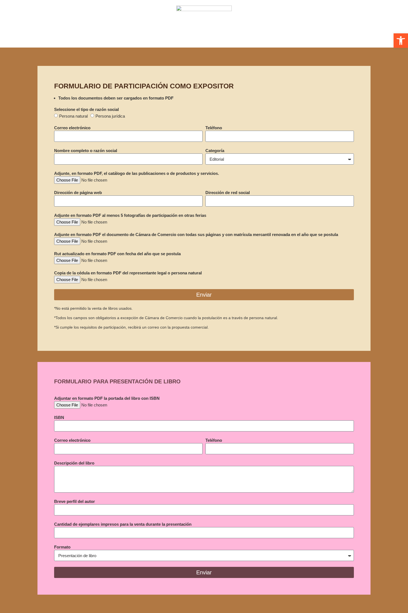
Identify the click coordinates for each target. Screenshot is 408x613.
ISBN (59, 417)
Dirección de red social (227, 192)
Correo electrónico (72, 127)
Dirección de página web (78, 192)
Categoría (214, 150)
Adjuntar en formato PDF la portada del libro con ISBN (107, 398)
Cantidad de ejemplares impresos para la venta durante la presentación (123, 524)
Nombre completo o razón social (85, 150)
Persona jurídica (110, 116)
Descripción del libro (74, 463)
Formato (62, 547)
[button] (401, 40)
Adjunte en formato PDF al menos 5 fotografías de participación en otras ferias (130, 215)
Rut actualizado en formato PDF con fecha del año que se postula (117, 253)
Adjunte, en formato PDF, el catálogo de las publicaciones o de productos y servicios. (136, 173)
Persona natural (73, 116)
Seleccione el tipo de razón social (86, 109)
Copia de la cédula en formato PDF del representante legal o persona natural (128, 272)
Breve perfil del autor (74, 501)
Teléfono (213, 127)
